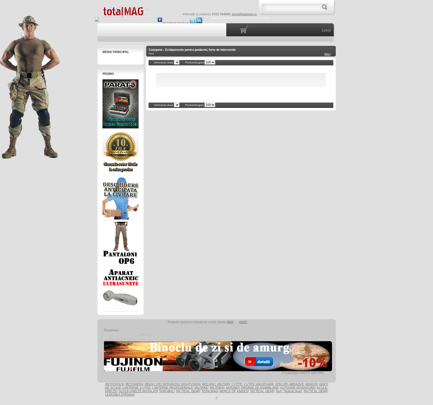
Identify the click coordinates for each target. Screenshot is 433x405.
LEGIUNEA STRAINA (119, 394)
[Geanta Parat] (120, 103)
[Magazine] (146, 339)
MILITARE (201, 387)
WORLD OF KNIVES (234, 391)
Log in (326, 30)
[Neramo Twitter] (192, 22)
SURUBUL (166, 391)
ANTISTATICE (114, 384)
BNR (230, 322)
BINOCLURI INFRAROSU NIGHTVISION (173, 384)
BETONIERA (134, 384)
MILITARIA (217, 387)
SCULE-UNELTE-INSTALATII (138, 391)
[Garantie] (120, 152)
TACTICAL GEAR (187, 391)
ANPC (243, 322)
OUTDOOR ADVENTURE (297, 387)
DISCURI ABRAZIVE (289, 384)
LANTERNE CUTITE (136, 387)
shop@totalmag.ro (244, 14)
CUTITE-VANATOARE (259, 384)
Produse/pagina (194, 62)
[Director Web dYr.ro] (119, 339)
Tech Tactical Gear (288, 391)
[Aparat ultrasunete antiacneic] (120, 289)
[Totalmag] (122, 15)
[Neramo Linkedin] (199, 22)
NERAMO (232, 387)
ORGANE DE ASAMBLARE (259, 387)
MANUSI (311, 384)
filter (327, 54)
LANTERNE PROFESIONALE (172, 387)
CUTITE (236, 384)
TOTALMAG (209, 391)
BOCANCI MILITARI (215, 384)
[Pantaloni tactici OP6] (120, 243)
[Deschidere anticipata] (120, 198)
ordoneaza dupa (164, 62)
